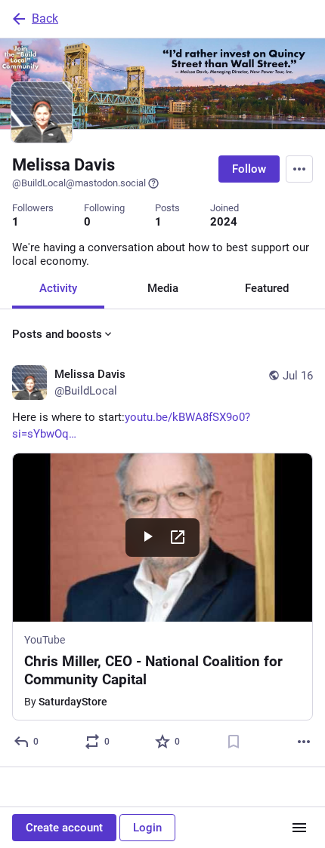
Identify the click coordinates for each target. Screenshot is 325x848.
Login (147, 827)
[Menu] (299, 169)
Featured (267, 288)
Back (45, 18)
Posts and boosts (57, 334)
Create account (64, 827)
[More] (304, 742)
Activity (58, 288)
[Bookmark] (233, 742)
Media (162, 288)
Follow (249, 169)
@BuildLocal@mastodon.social (79, 183)
